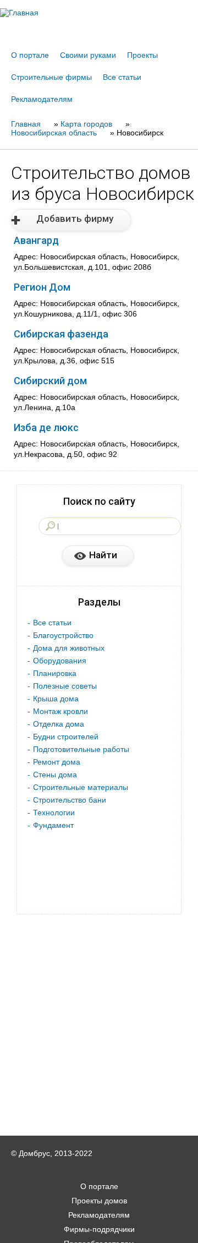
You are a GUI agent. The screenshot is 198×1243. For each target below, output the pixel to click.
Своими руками (88, 55)
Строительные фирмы (51, 77)
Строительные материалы (80, 787)
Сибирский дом (50, 380)
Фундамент (53, 825)
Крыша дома (56, 698)
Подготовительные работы (81, 749)
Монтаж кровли (60, 711)
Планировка (54, 673)
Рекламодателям (42, 99)
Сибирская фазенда (61, 334)
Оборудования (59, 660)
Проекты (142, 55)
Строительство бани (69, 799)
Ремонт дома (56, 761)
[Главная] (99, 12)
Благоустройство (63, 635)
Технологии (54, 812)
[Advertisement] (99, 1227)
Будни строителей (65, 736)
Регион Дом (42, 287)
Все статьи (122, 77)
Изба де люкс (46, 427)
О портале (30, 55)
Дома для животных (69, 648)
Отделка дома (58, 723)
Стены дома (55, 774)
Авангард (36, 240)
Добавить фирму (74, 218)
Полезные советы (65, 686)
